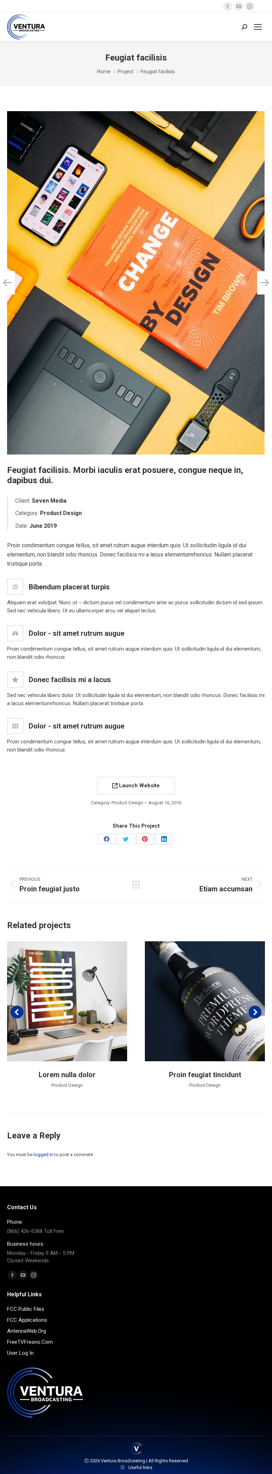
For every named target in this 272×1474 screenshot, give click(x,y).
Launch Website (139, 785)
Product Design (127, 802)
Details (77, 1001)
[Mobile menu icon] (258, 27)
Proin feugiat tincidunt (205, 1074)
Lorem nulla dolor (67, 1074)
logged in (43, 1154)
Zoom (58, 1001)
